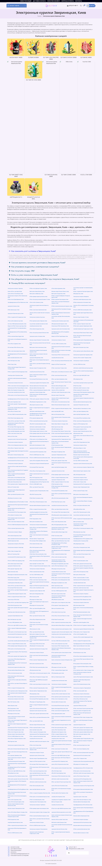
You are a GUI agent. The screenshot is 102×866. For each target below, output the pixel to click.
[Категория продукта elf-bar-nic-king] (33, 71)
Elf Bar (74, 23)
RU (69, 853)
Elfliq (53, 230)
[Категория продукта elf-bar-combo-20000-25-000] (68, 118)
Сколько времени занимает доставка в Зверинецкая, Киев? (38, 263)
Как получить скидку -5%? (23, 271)
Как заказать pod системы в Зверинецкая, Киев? (33, 251)
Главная (39, 16)
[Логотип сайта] (51, 5)
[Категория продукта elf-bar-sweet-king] (16, 119)
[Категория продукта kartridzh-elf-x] (16, 188)
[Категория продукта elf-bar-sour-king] (51, 119)
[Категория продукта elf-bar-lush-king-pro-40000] (51, 50)
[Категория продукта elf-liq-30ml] (33, 189)
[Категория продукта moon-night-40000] (16, 49)
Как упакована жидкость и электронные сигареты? (35, 267)
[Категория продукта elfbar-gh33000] (33, 49)
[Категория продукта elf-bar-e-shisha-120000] (68, 49)
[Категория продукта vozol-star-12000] (86, 118)
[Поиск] (80, 5)
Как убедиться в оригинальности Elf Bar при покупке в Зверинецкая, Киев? (45, 279)
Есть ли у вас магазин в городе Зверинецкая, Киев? (34, 275)
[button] (51, 251)
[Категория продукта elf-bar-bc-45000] (86, 49)
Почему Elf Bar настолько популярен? (28, 283)
